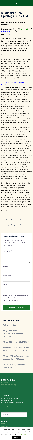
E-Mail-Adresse (8, 275)
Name (5, 267)
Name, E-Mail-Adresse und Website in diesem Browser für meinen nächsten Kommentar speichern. (15, 298)
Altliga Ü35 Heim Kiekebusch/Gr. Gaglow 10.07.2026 (13, 333)
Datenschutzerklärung (8, 385)
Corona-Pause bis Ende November (17, 220)
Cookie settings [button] (25, 434)
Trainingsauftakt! (10, 325)
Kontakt (3, 424)
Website (5, 284)
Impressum (5, 382)
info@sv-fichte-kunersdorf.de (11, 407)
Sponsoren (4, 426)
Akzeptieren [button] (16, 437)
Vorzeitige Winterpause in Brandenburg (16, 225)
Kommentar (7, 251)
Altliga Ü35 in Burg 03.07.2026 (16, 342)
